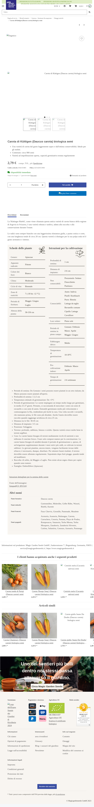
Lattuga (75, 311)
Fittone (28, 264)
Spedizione (37, 163)
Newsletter (39, 750)
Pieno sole (69, 321)
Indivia (73, 292)
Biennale (28, 286)
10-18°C (68, 355)
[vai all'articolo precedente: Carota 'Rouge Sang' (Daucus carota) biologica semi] (79, 24)
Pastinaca (68, 286)
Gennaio (68, 327)
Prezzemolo (69, 278)
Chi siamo (12, 736)
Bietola (73, 299)
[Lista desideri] (70, 6)
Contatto (66, 736)
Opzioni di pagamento (17, 741)
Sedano (78, 278)
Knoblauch (75, 296)
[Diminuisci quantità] (10, 185)
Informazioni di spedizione (19, 746)
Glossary (38, 741)
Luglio (28, 305)
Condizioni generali (16, 769)
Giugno (35, 301)
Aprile (73, 331)
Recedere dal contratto (47, 786)
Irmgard (12, 486)
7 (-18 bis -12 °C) (32, 294)
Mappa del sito (69, 746)
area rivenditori (41, 736)
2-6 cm (67, 271)
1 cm (67, 262)
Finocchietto (70, 282)
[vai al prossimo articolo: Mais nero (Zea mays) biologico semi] (84, 24)
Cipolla (68, 311)
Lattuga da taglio (72, 303)
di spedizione (60, 794)
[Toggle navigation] (3, 5)
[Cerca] (89, 12)
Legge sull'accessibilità (17, 750)
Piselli (67, 296)
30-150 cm (29, 312)
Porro (67, 299)
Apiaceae (29, 257)
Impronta (11, 765)
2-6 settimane (70, 380)
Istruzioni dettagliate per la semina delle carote (28, 477)
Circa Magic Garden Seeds (47, 686)
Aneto (67, 292)
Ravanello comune (72, 307)
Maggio (28, 301)
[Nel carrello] (9, 33)
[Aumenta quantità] (42, 185)
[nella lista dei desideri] (81, 38)
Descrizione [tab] (12, 215)
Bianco (28, 273)
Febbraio (76, 327)
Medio (67, 343)
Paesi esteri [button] (33, 175)
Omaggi (66, 741)
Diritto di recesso (15, 778)
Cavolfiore (69, 315)
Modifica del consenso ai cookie (73, 752)
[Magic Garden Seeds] (11, 7)
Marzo (67, 331)
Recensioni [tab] (24, 215)
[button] (64, 6)
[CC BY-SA (21, 486)
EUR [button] (56, 6)
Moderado (29, 281)
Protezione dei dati (15, 774)
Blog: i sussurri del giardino (46, 746)
